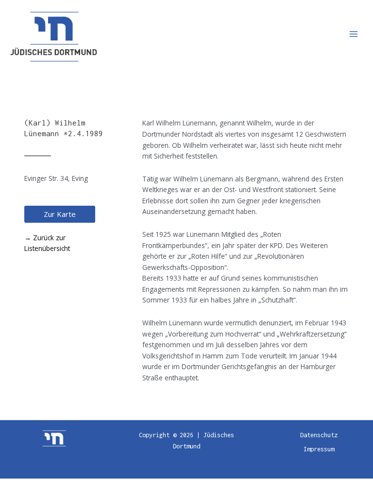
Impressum (319, 449)
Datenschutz (319, 435)
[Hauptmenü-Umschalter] (354, 34)
